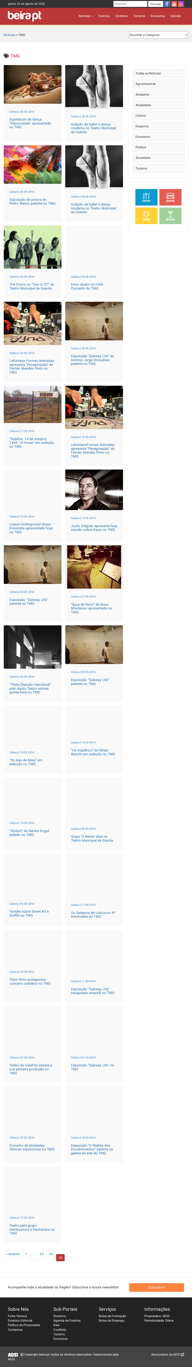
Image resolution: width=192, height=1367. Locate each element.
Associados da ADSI (166, 1354)
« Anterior (13, 1254)
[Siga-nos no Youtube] (174, 4)
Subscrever (156, 1287)
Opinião (175, 16)
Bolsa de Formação (112, 1316)
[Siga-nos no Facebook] (167, 4)
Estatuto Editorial (20, 1320)
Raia (56, 1325)
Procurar (156, 4)
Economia (158, 16)
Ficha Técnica (17, 1316)
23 (42, 1254)
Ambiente (142, 94)
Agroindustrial (146, 84)
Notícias (85, 16)
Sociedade (143, 158)
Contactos (15, 1330)
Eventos (104, 16)
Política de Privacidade (24, 1325)
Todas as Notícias (148, 73)
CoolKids (59, 1330)
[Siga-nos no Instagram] (181, 4)
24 (51, 1254)
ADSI (11, 1359)
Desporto (142, 126)
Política (141, 147)
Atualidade (143, 105)
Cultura (141, 115)
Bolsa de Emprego (111, 1320)
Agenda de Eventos (67, 1320)
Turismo (139, 16)
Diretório (122, 16)
